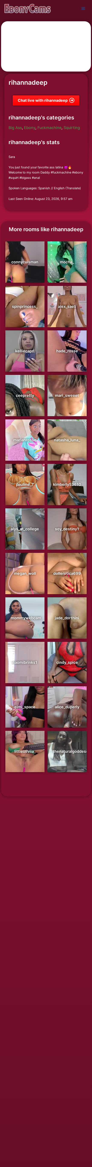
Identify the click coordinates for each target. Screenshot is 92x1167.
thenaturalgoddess (70, 751)
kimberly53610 (67, 484)
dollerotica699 (67, 573)
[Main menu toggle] (83, 8)
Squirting (72, 127)
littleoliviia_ (25, 751)
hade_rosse (67, 351)
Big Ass (15, 127)
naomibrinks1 (24, 662)
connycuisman (24, 262)
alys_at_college (25, 529)
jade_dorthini (67, 618)
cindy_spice (67, 662)
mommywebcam (26, 618)
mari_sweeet (67, 395)
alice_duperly (67, 707)
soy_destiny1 (67, 529)
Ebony (29, 127)
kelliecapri (24, 351)
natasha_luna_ (67, 440)
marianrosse (24, 440)
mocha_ (67, 262)
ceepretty (25, 395)
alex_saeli (67, 306)
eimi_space (24, 707)
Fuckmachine (49, 127)
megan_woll (25, 573)
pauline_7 (25, 484)
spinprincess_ (25, 306)
